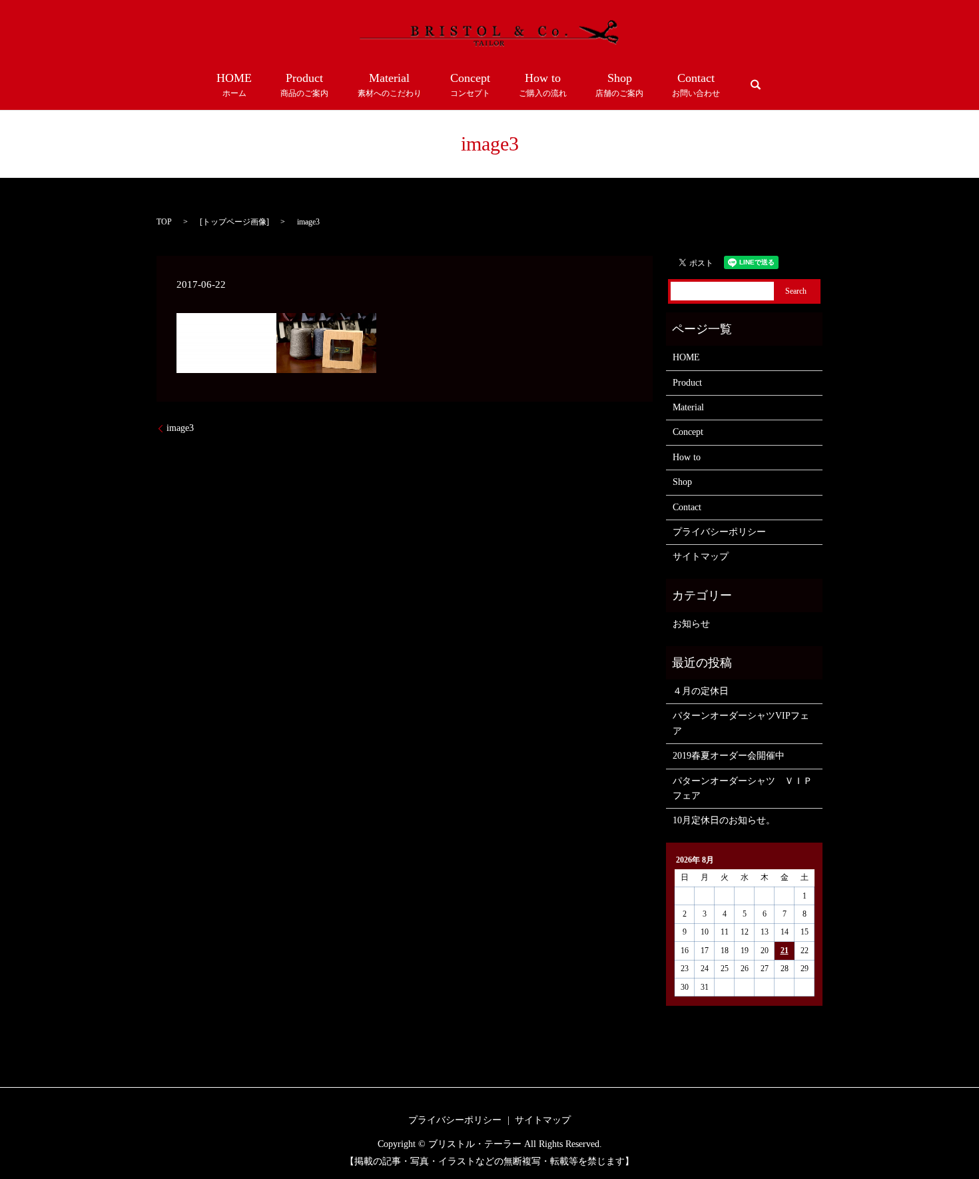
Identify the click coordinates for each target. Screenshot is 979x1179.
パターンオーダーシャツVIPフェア (741, 723)
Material (390, 84)
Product (304, 84)
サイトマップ (701, 557)
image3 (180, 428)
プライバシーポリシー (719, 532)
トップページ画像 (234, 221)
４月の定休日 (701, 691)
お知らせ (691, 624)
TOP (164, 221)
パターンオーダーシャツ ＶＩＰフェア (743, 788)
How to (543, 84)
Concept (470, 84)
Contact (696, 84)
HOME (234, 84)
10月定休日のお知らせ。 (724, 820)
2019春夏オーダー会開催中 (729, 756)
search (756, 85)
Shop (619, 84)
